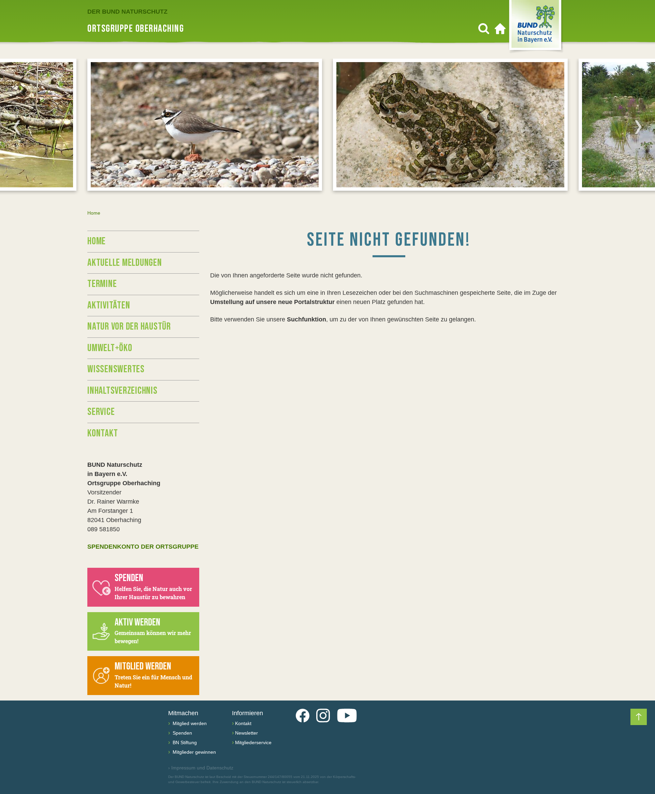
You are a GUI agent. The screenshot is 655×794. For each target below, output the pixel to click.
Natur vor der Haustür (129, 326)
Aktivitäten (108, 305)
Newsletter (246, 733)
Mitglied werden (189, 723)
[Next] (638, 126)
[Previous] (17, 126)
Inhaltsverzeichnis (122, 391)
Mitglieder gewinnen (193, 752)
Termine (102, 284)
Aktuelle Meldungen (124, 263)
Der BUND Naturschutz (127, 11)
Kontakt (102, 433)
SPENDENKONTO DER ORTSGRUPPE (143, 546)
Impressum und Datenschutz (200, 767)
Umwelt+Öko (109, 348)
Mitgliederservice (253, 742)
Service (101, 412)
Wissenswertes (116, 369)
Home (96, 241)
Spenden (181, 733)
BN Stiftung (184, 742)
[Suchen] (484, 28)
